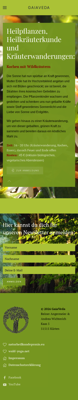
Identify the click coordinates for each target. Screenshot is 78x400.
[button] (5, 7)
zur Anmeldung (27, 170)
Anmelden (14, 281)
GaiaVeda (39, 7)
